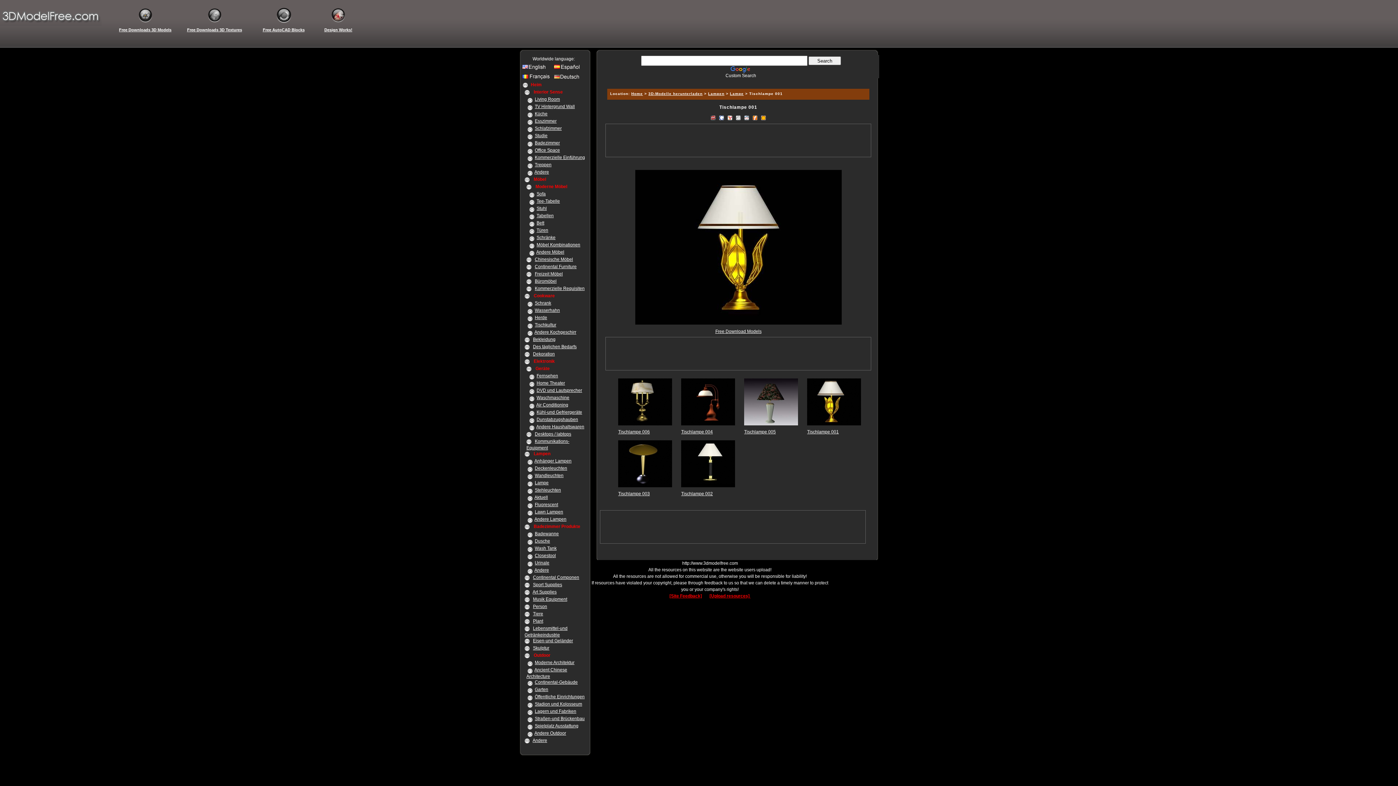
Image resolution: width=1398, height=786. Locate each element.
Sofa (541, 193)
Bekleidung (544, 339)
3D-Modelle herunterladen (675, 94)
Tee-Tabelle (548, 201)
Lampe (542, 482)
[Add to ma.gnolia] (763, 117)
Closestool (545, 555)
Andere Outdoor (550, 733)
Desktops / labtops (553, 434)
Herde (541, 317)
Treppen (543, 164)
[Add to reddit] (746, 117)
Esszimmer (546, 121)
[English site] (537, 68)
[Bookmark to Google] (721, 117)
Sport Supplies (547, 584)
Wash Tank (546, 548)
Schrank (543, 303)
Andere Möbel (550, 252)
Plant (538, 621)
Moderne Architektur (554, 662)
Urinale (542, 562)
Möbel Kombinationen (558, 244)
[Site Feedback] (686, 596)
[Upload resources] (730, 596)
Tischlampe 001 (823, 431)
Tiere (538, 613)
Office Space (547, 150)
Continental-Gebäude (556, 682)
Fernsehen (547, 375)
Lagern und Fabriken (555, 711)
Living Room (547, 99)
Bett (540, 223)
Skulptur (541, 648)
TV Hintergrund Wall (555, 106)
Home (637, 94)
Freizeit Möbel (549, 274)
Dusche (542, 541)
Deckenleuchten (551, 468)
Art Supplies (545, 592)
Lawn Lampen (549, 512)
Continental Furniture (556, 266)
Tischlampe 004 (697, 431)
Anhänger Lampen (553, 461)
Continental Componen (556, 577)
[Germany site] (568, 78)
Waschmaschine (553, 397)
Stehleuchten (548, 490)
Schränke (546, 237)
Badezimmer (547, 143)
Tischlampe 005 (760, 431)
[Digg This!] (738, 117)
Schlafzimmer (548, 128)
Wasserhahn (547, 310)
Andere (541, 172)
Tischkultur (545, 325)
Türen (542, 230)
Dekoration (544, 354)
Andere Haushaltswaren (560, 426)
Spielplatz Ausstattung (556, 726)
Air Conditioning (552, 405)
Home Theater (551, 383)
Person (540, 606)
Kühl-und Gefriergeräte (559, 412)
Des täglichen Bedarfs (555, 346)
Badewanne (547, 533)
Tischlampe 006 (634, 431)
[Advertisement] (737, 81)
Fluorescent (546, 504)
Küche (541, 113)
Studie (541, 135)
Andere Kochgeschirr (555, 332)
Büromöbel (546, 281)
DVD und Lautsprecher (559, 390)
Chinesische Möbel (554, 259)
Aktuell (541, 497)
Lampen (716, 94)
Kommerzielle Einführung (560, 157)
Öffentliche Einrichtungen (560, 696)
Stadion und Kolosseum (558, 704)
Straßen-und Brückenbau (560, 718)
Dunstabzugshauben (557, 419)
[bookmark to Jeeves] (713, 117)
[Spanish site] (568, 68)
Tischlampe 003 (634, 493)
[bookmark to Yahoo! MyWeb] (730, 117)
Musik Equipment (550, 599)
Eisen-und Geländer (553, 640)
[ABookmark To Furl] (755, 117)
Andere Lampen (550, 519)
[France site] (537, 78)
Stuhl (542, 208)
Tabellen (545, 215)
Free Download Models (738, 331)
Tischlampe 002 (697, 493)
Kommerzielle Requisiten (560, 288)
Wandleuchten (549, 475)
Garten (541, 689)
